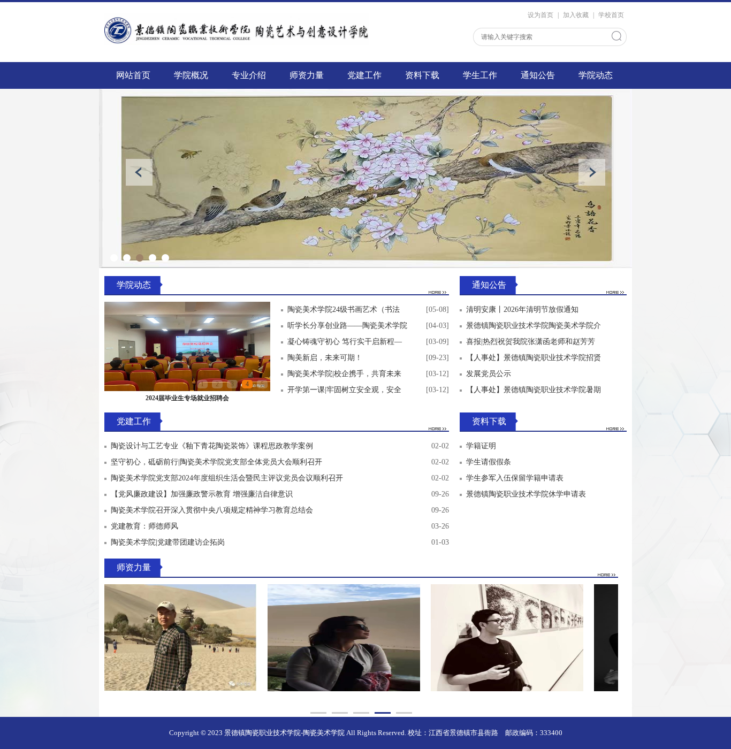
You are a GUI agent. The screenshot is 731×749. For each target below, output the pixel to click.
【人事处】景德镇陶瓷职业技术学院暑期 (533, 390)
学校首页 (611, 15)
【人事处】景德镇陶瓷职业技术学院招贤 (533, 358)
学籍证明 (481, 446)
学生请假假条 (488, 462)
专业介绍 (249, 75)
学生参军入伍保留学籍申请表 (515, 478)
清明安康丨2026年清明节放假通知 (522, 309)
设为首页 (540, 15)
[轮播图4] (365, 178)
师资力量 (307, 75)
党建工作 (364, 75)
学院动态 (595, 75)
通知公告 (538, 75)
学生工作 (480, 75)
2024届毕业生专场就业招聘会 (187, 398)
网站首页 (133, 75)
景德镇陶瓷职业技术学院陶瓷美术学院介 (533, 326)
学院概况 (191, 75)
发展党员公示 (488, 374)
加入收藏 (576, 15)
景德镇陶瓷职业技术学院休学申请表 (526, 494)
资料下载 (422, 75)
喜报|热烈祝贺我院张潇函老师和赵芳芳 (530, 342)
